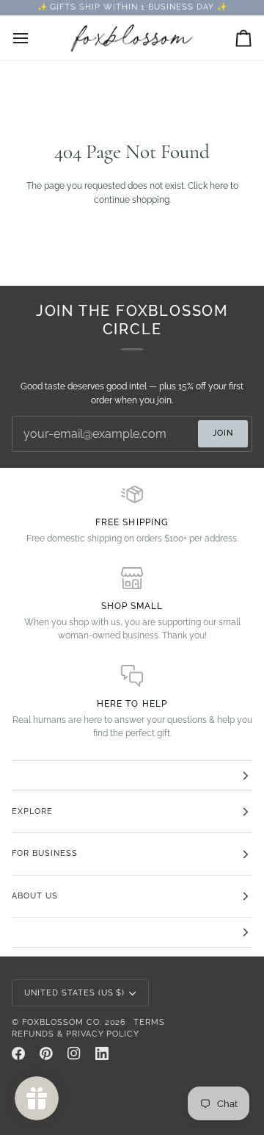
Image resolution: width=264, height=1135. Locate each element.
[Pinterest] (46, 1053)
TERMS (149, 1022)
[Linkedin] (102, 1053)
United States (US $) (74, 993)
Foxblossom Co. (62, 1022)
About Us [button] (35, 896)
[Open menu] (34, 37)
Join (223, 433)
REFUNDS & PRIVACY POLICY (75, 1034)
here (219, 185)
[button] (132, 775)
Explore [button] (32, 811)
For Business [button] (45, 853)
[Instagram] (74, 1053)
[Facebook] (18, 1053)
